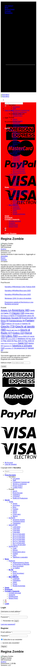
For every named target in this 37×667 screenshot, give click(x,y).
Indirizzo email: (6, 363)
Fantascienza (17, 320)
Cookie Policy (17, 116)
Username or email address (11, 611)
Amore (15, 132)
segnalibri (4, 256)
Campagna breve (19, 150)
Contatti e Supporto (12, 219)
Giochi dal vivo (13, 330)
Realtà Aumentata (19, 214)
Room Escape (18, 121)
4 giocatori (16, 158)
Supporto (12, 223)
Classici (18, 313)
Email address (6, 632)
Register (4, 646)
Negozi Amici (10, 9)
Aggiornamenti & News (21, 191)
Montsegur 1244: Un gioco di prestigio (18, 298)
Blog (6, 7)
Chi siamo (16, 107)
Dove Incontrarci (18, 201)
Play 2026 (29, 341)
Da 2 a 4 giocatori (19, 162)
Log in (16, 621)
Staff (14, 108)
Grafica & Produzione (20, 126)
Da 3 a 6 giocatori (19, 167)
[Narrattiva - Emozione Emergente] (5, 95)
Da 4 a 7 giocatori (19, 169)
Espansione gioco (19, 180)
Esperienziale (29, 318)
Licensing (16, 125)
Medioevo (23, 339)
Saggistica (16, 123)
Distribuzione (13, 225)
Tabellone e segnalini (20, 185)
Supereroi (7, 346)
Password (5, 617)
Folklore (10, 324)
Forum (15, 212)
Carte (14, 176)
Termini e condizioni (20, 112)
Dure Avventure (18, 194)
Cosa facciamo (10, 103)
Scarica (3, 249)
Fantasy (15, 137)
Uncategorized (20, 348)
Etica (14, 135)
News (7, 187)
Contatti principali (15, 221)
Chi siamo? (9, 6)
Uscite (15, 203)
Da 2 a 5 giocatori (19, 164)
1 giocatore (16, 155)
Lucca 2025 (12, 339)
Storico (15, 144)
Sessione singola (19, 148)
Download (8, 217)
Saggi (7, 216)
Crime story (17, 142)
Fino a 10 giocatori (19, 173)
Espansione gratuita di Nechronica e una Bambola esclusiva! (19, 303)
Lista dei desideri (11, 464)
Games (26, 324)
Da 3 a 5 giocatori (19, 166)
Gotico (15, 139)
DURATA (12, 146)
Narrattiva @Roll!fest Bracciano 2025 (18, 290)
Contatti (8, 11)
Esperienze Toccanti (11, 318)
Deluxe (15, 178)
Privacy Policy (18, 114)
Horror (15, 141)
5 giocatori (16, 160)
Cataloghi (16, 207)
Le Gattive (16, 196)
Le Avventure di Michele (21, 192)
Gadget (15, 182)
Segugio (4, 260)
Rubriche (12, 189)
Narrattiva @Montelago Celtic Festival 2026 (20, 287)
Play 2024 (8, 341)
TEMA (11, 130)
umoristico (9, 348)
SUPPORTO (13, 175)
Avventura (16, 133)
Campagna (16, 151)
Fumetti (18, 324)
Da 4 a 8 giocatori (19, 171)
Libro (14, 183)
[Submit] (5, 473)
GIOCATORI (13, 153)
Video (15, 210)
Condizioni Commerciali (21, 110)
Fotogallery (17, 209)
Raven (3, 258)
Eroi (13, 315)
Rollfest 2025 (5, 343)
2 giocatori (16, 157)
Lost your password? (8, 624)
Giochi (15, 119)
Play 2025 (19, 341)
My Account (9, 462)
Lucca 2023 (23, 336)
